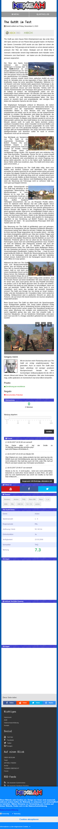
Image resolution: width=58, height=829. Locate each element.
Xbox (41, 499)
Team (6, 760)
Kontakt (6, 725)
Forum (6, 771)
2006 (5, 504)
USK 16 (20, 504)
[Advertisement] (29, 579)
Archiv (6, 765)
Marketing (17, 813)
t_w (47, 499)
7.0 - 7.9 (29, 504)
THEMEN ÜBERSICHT (11, 768)
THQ (23, 499)
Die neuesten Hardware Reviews (18, 786)
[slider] (7, 417)
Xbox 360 (32, 499)
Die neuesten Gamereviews (16, 783)
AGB (5, 720)
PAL (12, 504)
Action (16, 499)
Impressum (7, 717)
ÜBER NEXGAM (9, 757)
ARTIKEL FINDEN (10, 763)
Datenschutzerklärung (11, 723)
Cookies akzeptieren (29, 819)
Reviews (7, 499)
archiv (37, 504)
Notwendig (5, 813)
